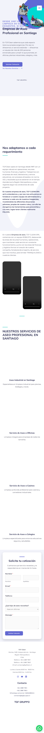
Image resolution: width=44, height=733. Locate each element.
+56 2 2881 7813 (22, 688)
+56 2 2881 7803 (22, 690)
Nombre (9, 574)
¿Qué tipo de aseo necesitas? (17, 606)
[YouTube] (22, 677)
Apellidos (26, 581)
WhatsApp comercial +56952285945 (22, 693)
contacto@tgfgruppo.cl (22, 695)
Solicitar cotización (14, 633)
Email (8, 586)
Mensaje (9, 615)
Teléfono (8, 596)
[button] (39, 728)
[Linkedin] (26, 677)
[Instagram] (18, 677)
